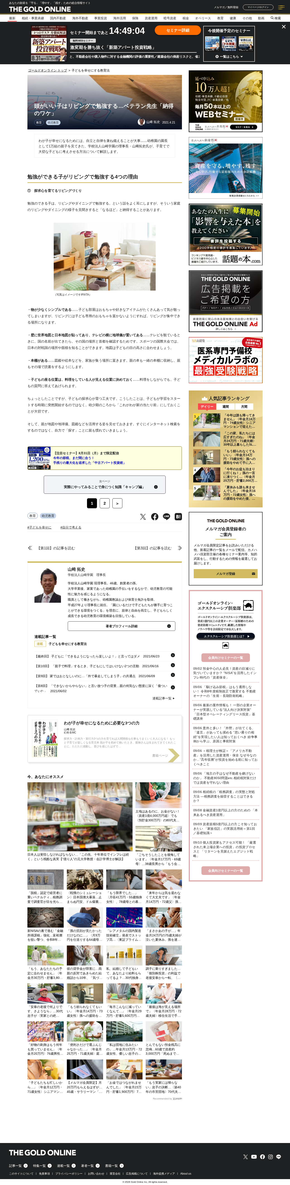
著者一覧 (87, 1166)
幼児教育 (53, 122)
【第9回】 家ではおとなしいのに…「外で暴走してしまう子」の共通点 (84, 676)
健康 (233, 18)
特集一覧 (39, 1166)
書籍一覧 (111, 1166)
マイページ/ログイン (258, 7)
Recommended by (162, 1098)
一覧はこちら (229, 56)
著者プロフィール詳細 (122, 626)
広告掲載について (137, 1173)
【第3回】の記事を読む (152, 548)
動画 (261, 18)
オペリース (203, 18)
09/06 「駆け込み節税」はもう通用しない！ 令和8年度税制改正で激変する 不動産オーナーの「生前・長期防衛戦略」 (224, 691)
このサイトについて (21, 1173)
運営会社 (115, 1173)
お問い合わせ (96, 1173)
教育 (220, 18)
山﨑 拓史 (76, 569)
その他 (247, 18)
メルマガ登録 (225, 573)
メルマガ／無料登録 (226, 7)
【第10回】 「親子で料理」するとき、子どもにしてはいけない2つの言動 (86, 666)
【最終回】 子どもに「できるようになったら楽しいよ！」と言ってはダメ (87, 656)
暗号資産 (170, 18)
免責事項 (44, 1173)
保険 (135, 18)
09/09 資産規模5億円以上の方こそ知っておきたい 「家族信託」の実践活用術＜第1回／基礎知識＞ (225, 828)
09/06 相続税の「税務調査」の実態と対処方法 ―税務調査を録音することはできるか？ (224, 796)
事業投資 (100, 18)
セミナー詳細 (177, 30)
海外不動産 (80, 18)
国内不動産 (58, 18)
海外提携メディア (164, 1173)
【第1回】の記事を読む (56, 548)
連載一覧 (63, 1166)
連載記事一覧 (162, 698)
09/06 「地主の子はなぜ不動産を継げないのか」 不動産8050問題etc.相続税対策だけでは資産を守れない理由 (224, 778)
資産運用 (151, 18)
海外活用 (119, 18)
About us (185, 1173)
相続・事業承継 (33, 18)
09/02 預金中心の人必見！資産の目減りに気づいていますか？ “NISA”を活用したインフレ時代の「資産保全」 (224, 673)
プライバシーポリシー (68, 1173)
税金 (186, 18)
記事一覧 (15, 1166)
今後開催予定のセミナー (229, 31)
